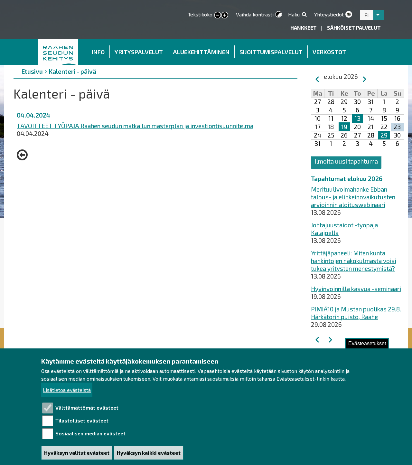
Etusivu (58, 52)
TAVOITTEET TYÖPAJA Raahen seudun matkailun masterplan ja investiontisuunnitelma (135, 125)
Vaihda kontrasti (255, 14)
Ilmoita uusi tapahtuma (346, 161)
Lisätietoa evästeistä (67, 390)
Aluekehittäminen (201, 51)
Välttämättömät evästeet (86, 407)
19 (344, 126)
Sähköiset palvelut (354, 27)
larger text (224, 15)
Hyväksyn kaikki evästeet (149, 453)
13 (357, 118)
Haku (294, 14)
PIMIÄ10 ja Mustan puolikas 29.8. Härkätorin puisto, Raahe (356, 312)
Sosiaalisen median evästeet (90, 433)
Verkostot (329, 51)
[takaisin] (24, 154)
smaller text (217, 15)
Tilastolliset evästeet (81, 420)
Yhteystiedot (329, 14)
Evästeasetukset (367, 343)
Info (98, 51)
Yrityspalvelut (139, 51)
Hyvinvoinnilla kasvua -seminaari (356, 288)
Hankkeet (304, 27)
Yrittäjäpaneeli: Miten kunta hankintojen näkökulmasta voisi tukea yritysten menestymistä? (353, 260)
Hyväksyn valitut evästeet (76, 453)
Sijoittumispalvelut (271, 51)
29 (384, 135)
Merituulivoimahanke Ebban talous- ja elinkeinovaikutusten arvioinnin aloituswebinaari (353, 196)
